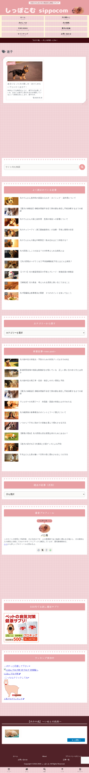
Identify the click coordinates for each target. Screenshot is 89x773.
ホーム (15, 756)
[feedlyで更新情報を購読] (50, 550)
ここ (5, 544)
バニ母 (44, 535)
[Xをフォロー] (42, 550)
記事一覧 (66, 760)
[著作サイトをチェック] (38, 550)
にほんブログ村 (11, 674)
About (44, 756)
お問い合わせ (23, 760)
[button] (82, 167)
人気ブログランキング (13, 699)
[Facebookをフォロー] (46, 550)
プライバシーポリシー (73, 756)
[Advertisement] (44, 127)
